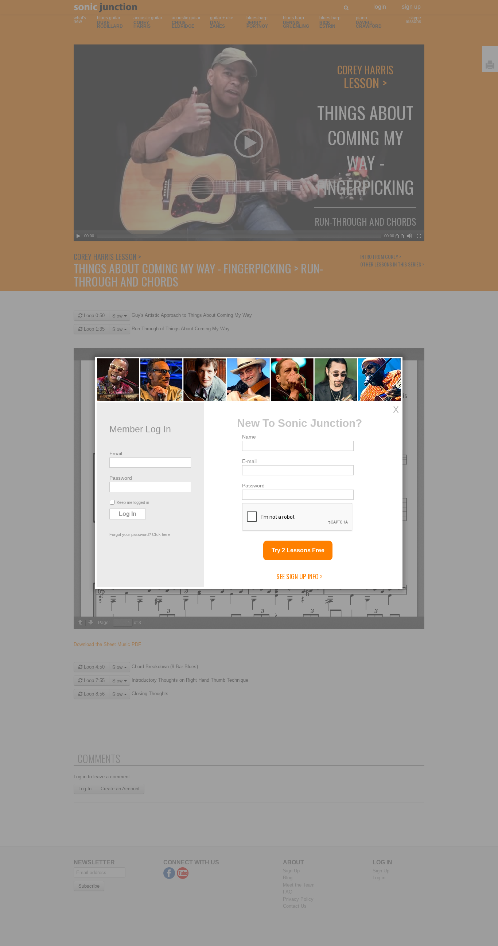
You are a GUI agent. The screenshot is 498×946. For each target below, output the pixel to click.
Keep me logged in (133, 502)
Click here (161, 534)
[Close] (396, 409)
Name (249, 437)
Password (120, 478)
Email (115, 453)
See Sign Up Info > (299, 576)
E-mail (249, 461)
